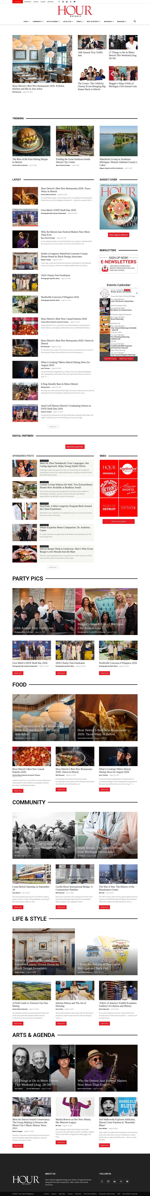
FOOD (19, 684)
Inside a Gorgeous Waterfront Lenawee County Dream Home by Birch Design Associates (64, 255)
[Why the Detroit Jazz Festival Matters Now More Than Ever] (25, 239)
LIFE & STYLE (29, 918)
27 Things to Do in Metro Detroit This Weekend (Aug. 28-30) (123, 55)
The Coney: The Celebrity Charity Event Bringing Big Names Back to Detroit (92, 86)
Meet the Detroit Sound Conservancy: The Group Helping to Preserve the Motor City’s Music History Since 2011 (31, 1124)
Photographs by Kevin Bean (50, 278)
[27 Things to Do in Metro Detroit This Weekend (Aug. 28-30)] (123, 42)
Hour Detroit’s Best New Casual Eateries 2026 (64, 318)
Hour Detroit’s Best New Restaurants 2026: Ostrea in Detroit (74, 770)
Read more (18, 673)
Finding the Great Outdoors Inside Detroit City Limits (73, 161)
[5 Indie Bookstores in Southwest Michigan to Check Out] (106, 955)
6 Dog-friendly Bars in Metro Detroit (59, 384)
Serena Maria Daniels (20, 165)
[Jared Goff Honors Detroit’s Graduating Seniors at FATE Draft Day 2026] (25, 413)
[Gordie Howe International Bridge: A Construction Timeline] (75, 874)
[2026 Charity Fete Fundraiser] (25, 283)
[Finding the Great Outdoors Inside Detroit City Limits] (75, 141)
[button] (135, 22)
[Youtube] (74, 1)
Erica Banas (82, 856)
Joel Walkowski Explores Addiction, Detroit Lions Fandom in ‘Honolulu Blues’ (117, 1122)
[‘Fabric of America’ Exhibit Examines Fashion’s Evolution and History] (118, 990)
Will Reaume (16, 92)
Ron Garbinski (118, 168)
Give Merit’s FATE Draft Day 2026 (58, 210)
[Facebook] (59, 1)
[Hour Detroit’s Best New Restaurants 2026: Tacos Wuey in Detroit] (25, 196)
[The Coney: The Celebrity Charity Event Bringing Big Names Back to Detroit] (92, 73)
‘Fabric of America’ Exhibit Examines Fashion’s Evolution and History (118, 1004)
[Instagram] (63, 1)
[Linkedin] (67, 1)
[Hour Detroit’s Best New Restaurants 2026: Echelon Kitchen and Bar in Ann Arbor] (42, 59)
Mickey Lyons (45, 387)
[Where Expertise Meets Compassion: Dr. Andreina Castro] (24, 532)
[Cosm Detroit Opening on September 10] (31, 874)
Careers (53, 1194)
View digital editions (118, 235)
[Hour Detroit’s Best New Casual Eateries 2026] (25, 326)
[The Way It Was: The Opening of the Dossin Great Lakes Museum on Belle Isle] (43, 839)
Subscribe (18, 1)
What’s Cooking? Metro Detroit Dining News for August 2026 (115, 770)
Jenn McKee (103, 1128)
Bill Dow (17, 856)
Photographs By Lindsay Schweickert (53, 213)
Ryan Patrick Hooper (63, 165)
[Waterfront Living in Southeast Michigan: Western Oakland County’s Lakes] (119, 141)
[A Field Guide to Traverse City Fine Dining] (31, 990)
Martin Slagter (17, 1131)
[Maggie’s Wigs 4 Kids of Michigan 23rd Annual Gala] (123, 73)
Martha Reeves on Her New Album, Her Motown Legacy (73, 1121)
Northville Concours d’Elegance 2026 (60, 297)
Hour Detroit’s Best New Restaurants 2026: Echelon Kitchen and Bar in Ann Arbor (38, 87)
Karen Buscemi (104, 1009)
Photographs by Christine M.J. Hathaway (91, 632)
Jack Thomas (64, 322)
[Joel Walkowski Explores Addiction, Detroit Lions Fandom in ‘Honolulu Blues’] (118, 1107)
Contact (43, 1)
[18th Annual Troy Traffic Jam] (92, 42)
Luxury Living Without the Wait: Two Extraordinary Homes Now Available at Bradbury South (66, 486)
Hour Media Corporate (130, 1194)
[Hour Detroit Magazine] (75, 11)
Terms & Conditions (90, 1194)
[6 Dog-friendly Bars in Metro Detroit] (25, 391)
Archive (36, 1)
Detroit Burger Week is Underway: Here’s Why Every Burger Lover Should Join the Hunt (66, 550)
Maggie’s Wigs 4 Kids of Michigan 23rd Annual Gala (123, 85)
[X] (70, 1)
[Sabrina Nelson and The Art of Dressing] (75, 990)
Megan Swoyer (105, 168)
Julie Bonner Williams (85, 972)
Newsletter (27, 1)
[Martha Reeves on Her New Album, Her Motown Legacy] (75, 1107)
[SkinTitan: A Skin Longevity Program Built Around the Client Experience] (24, 511)
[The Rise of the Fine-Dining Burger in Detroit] (31, 141)
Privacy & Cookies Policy (107, 1194)
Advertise (51, 1)
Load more (52, 427)
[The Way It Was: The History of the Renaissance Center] (118, 874)
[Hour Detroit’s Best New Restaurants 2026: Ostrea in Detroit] (25, 348)
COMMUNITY (28, 802)
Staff (118, 1194)
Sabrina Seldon (46, 412)
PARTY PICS (27, 578)
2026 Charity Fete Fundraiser (55, 275)
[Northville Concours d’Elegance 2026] (25, 304)
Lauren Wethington (33, 1088)
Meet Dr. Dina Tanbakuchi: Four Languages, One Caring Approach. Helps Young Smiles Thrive (64, 464)
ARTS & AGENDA (33, 1035)
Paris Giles (59, 1009)
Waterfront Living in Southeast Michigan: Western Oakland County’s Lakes (118, 162)
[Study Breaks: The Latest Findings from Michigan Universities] (106, 836)
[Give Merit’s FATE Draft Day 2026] (25, 217)
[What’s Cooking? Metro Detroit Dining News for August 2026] (25, 369)
